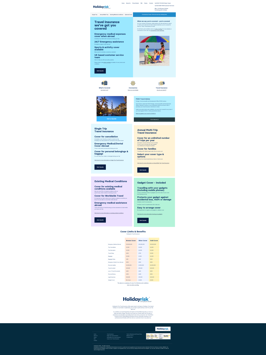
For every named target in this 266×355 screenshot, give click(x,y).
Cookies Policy (129, 337)
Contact (151, 3)
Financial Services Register (143, 348)
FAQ (141, 3)
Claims (145, 3)
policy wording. (158, 29)
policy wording (107, 62)
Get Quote (100, 71)
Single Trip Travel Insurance (112, 335)
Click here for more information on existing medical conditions (109, 213)
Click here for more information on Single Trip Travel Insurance (109, 160)
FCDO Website (154, 119)
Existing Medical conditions (116, 14)
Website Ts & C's (129, 335)
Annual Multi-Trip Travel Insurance (114, 337)
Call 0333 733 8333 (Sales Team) (163, 3)
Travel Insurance (110, 334)
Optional (128, 14)
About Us (128, 3)
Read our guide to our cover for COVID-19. (146, 113)
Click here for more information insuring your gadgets (149, 214)
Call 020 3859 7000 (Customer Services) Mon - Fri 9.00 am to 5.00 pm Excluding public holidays (164, 7)
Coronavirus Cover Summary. (157, 30)
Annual (104, 14)
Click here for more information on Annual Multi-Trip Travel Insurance (153, 163)
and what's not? (104, 90)
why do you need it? (161, 90)
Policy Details (135, 3)
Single (94, 14)
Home (123, 3)
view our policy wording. (133, 285)
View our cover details (133, 90)
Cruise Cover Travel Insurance (113, 338)
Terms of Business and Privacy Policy (134, 334)
